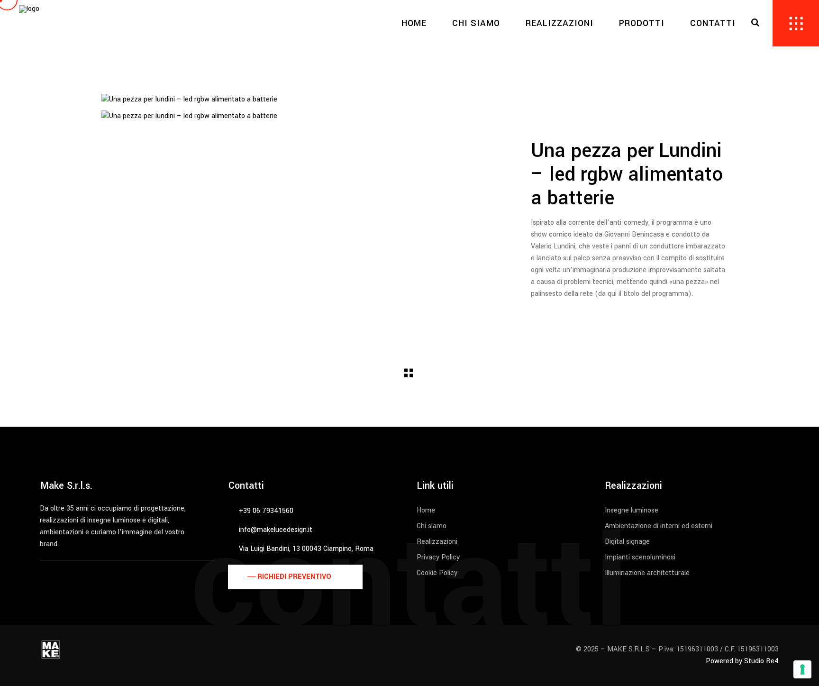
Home (426, 510)
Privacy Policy (438, 557)
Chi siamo (431, 526)
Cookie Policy (437, 573)
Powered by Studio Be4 (742, 661)
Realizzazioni (437, 542)
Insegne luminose (631, 510)
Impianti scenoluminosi (640, 557)
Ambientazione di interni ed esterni (658, 526)
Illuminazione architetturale (647, 573)
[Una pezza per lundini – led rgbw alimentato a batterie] (304, 100)
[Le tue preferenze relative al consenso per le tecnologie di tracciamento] (802, 669)
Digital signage (627, 542)
